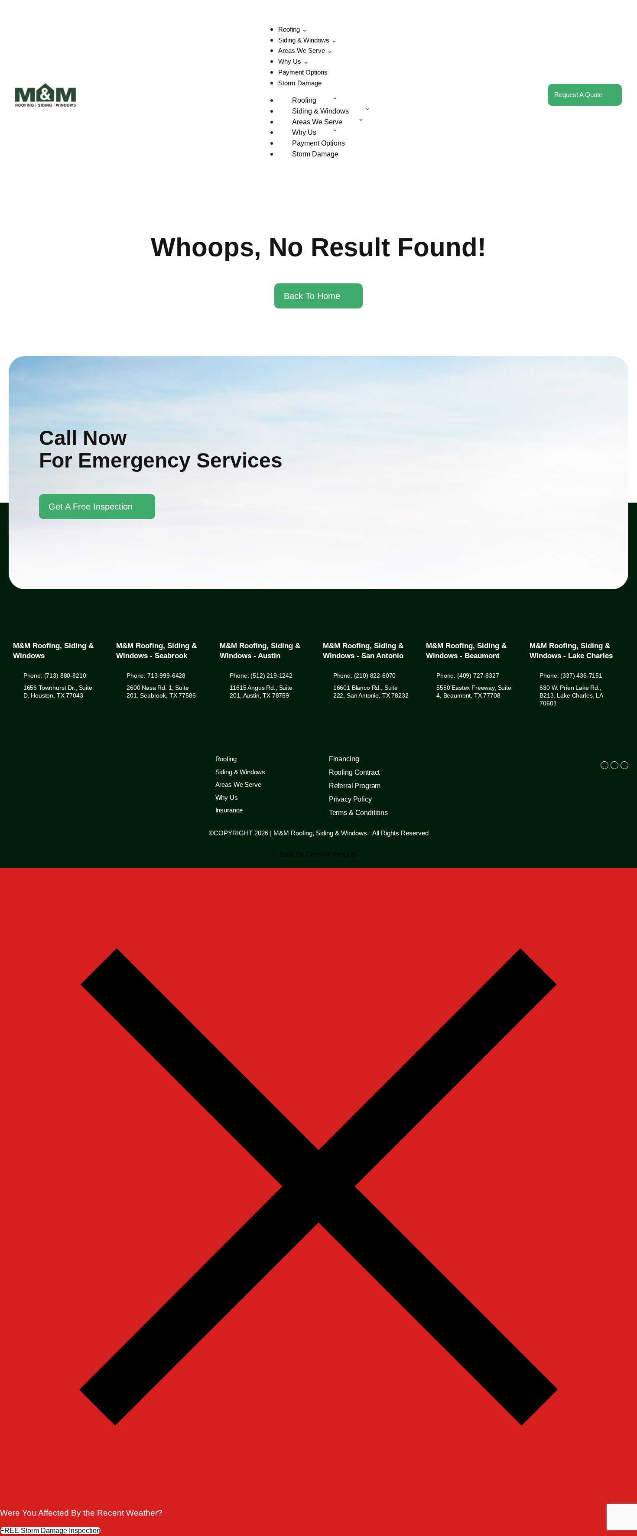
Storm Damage (300, 83)
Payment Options (303, 72)
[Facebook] (604, 765)
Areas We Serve (301, 50)
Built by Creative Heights (318, 854)
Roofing (289, 29)
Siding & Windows (303, 40)
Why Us (289, 61)
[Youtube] (624, 765)
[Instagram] (614, 765)
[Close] (318, 1502)
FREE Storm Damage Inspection (50, 1530)
